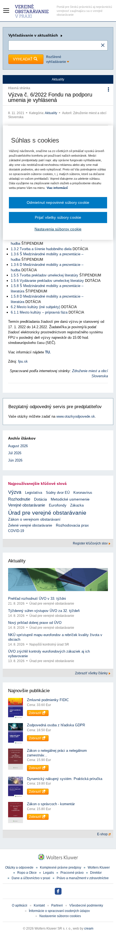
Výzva (14, 492)
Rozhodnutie (19, 499)
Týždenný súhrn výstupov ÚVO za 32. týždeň (44, 611)
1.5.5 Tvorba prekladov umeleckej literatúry (44, 275)
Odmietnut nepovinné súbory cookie (58, 202)
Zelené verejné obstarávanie (30, 525)
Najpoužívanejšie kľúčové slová (37, 483)
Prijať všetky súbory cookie (58, 217)
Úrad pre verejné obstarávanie (47, 513)
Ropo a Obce (27, 873)
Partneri (57, 905)
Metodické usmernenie (70, 499)
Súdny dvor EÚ (58, 493)
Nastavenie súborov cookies (60, 916)
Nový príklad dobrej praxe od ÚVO (35, 623)
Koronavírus (82, 493)
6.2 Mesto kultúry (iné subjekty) (35, 307)
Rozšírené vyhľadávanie (56, 59)
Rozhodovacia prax (72, 525)
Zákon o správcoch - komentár (51, 804)
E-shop (102, 834)
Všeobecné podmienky (86, 905)
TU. (48, 352)
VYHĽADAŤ (23, 59)
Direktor (96, 873)
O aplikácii (19, 905)
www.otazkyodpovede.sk (75, 416)
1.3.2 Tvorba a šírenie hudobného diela (41, 249)
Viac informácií (57, 187)
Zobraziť (35, 713)
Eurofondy (57, 505)
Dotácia (40, 499)
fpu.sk (23, 361)
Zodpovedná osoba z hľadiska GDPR (56, 725)
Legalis (48, 873)
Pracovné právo (72, 873)
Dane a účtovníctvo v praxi (31, 878)
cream (88, 928)
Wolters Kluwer (99, 867)
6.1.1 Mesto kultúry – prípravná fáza (39, 312)
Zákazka (77, 505)
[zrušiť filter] (103, 45)
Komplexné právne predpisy (60, 867)
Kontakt (39, 905)
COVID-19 (16, 531)
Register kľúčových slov (90, 543)
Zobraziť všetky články (91, 673)
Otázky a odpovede (19, 867)
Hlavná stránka (19, 88)
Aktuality (51, 113)
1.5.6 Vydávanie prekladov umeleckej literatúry (47, 281)
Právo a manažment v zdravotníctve (83, 878)
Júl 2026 (14, 453)
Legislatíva (33, 493)
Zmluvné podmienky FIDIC (48, 700)
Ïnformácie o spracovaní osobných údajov (59, 911)
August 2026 (18, 446)
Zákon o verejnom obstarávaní (34, 519)
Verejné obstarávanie (26, 505)
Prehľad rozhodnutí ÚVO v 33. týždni (37, 599)
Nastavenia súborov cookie (58, 229)
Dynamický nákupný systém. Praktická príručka (64, 779)
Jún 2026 (15, 460)
